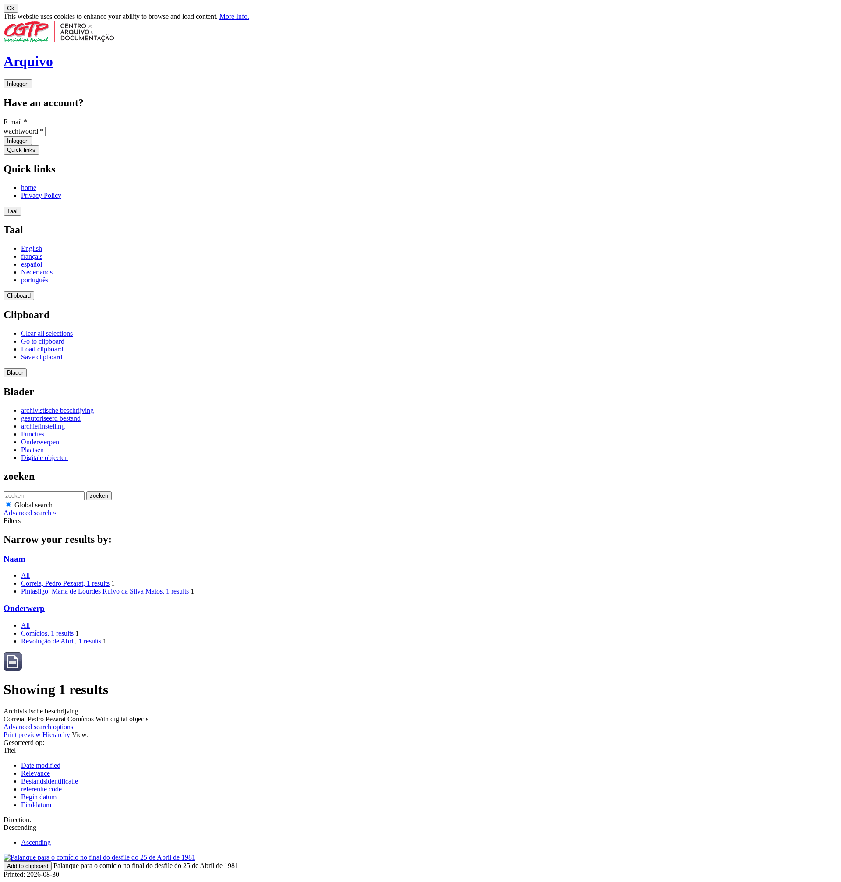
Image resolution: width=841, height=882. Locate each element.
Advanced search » (30, 513)
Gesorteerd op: (24, 742)
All (25, 575)
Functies (32, 434)
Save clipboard (41, 357)
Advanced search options (38, 727)
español (31, 264)
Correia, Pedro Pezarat (65, 583)
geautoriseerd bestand (51, 418)
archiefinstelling (43, 426)
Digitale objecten (44, 457)
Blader (15, 372)
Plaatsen (32, 449)
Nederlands (37, 272)
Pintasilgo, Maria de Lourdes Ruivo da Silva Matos (105, 591)
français (31, 256)
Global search (33, 505)
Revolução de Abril (61, 641)
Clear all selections (47, 333)
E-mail (15, 122)
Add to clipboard (27, 866)
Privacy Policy (41, 195)
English (31, 248)
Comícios (47, 633)
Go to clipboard (42, 341)
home (28, 187)
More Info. (234, 16)
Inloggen (17, 84)
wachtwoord (23, 131)
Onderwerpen (40, 442)
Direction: (17, 819)
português (34, 280)
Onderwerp (24, 608)
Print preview (22, 734)
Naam (14, 558)
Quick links (21, 150)
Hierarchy (57, 734)
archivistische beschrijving (57, 410)
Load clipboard (42, 349)
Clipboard (19, 295)
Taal (12, 211)
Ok (10, 8)
